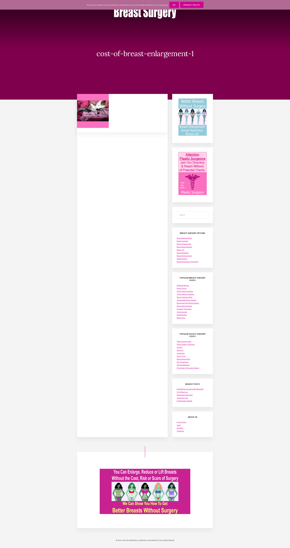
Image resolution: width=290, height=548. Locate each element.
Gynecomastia (182, 312)
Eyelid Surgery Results (184, 401)
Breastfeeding (182, 315)
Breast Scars (181, 318)
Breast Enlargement (184, 244)
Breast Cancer (182, 288)
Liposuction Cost (182, 398)
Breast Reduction (183, 253)
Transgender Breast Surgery (186, 300)
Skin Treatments (182, 362)
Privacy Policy (181, 422)
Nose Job (180, 350)
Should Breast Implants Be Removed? (190, 389)
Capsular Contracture (184, 309)
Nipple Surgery (182, 259)
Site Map (180, 428)
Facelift (179, 347)
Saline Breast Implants (185, 291)
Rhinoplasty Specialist (185, 395)
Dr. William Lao (182, 392)
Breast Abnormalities (184, 306)
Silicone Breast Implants (185, 294)
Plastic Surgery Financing (186, 344)
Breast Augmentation (184, 238)
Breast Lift (180, 250)
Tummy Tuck (181, 356)
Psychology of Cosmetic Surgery (188, 368)
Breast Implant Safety (184, 297)
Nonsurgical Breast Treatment (187, 262)
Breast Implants (182, 241)
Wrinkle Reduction (183, 365)
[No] (287, 5)
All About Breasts (183, 285)
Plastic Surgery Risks (184, 341)
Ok (174, 5)
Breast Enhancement (184, 256)
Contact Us (180, 431)
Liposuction (181, 353)
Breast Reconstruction (184, 247)
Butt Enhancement (183, 359)
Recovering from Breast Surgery (188, 303)
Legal (179, 425)
